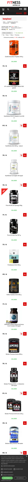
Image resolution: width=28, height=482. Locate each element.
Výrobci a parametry (7, 32)
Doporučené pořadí (16, 27)
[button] (14, 474)
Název (10, 26)
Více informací (4, 463)
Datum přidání (5, 27)
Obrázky (4, 29)
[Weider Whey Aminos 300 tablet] (14, 435)
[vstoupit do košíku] (3, 9)
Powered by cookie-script (6, 480)
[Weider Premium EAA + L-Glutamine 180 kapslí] (14, 375)
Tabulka (11, 29)
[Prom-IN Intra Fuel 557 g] (14, 226)
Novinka (17, 35)
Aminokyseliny (6, 23)
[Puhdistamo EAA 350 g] (14, 256)
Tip (3, 35)
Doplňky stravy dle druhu (12, 22)
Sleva (12, 35)
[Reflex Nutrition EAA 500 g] (14, 286)
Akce (7, 35)
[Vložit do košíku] (21, 125)
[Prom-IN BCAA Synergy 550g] (25, 215)
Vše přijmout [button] (7, 478)
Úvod (4, 22)
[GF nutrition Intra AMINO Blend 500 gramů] (14, 77)
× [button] (26, 456)
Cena (15, 26)
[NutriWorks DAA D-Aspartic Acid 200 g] (14, 107)
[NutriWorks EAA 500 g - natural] (14, 137)
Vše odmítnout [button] (20, 478)
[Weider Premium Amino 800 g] (14, 345)
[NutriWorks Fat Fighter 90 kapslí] (14, 167)
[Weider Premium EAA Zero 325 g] (14, 405)
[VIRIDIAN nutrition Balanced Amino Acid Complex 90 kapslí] (14, 315)
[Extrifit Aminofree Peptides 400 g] (14, 48)
